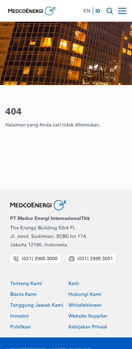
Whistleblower (85, 305)
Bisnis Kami (23, 294)
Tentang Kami (26, 283)
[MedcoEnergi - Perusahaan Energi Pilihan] (31, 11)
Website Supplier (87, 316)
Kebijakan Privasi (87, 327)
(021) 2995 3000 (40, 258)
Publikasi (20, 327)
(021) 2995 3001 (95, 258)
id (97, 11)
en (87, 11)
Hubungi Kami (84, 294)
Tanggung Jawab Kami (36, 305)
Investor (19, 316)
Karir (73, 283)
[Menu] (122, 11)
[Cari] (109, 11)
